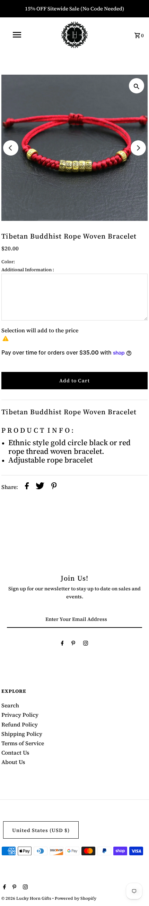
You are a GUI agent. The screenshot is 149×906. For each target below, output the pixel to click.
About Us (13, 762)
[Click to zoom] (136, 85)
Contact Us (15, 752)
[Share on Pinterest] (54, 486)
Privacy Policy (19, 714)
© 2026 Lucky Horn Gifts (26, 898)
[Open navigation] (18, 34)
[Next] (138, 148)
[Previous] (10, 148)
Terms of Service (22, 743)
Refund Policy (19, 724)
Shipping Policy (21, 734)
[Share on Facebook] (27, 486)
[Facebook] (62, 644)
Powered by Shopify (75, 898)
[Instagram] (85, 644)
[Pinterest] (73, 644)
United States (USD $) (41, 830)
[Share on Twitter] (40, 486)
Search (10, 705)
